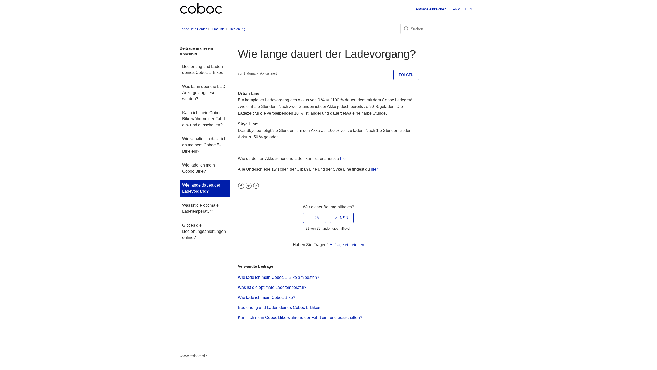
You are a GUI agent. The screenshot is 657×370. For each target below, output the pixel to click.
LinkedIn (256, 186)
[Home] (201, 13)
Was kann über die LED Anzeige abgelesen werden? (203, 92)
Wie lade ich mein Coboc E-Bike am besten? (278, 277)
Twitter (248, 186)
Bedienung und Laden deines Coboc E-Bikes (202, 69)
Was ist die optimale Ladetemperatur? (200, 208)
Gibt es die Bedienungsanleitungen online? (204, 231)
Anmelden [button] (462, 9)
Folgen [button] (406, 75)
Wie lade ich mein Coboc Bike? (198, 168)
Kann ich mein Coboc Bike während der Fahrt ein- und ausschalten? (203, 118)
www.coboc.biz (193, 356)
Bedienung (237, 29)
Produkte (218, 29)
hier (343, 158)
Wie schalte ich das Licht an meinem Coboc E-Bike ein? (204, 145)
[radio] (314, 218)
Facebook (241, 186)
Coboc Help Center (193, 29)
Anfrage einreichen (431, 9)
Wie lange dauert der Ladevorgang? (201, 188)
